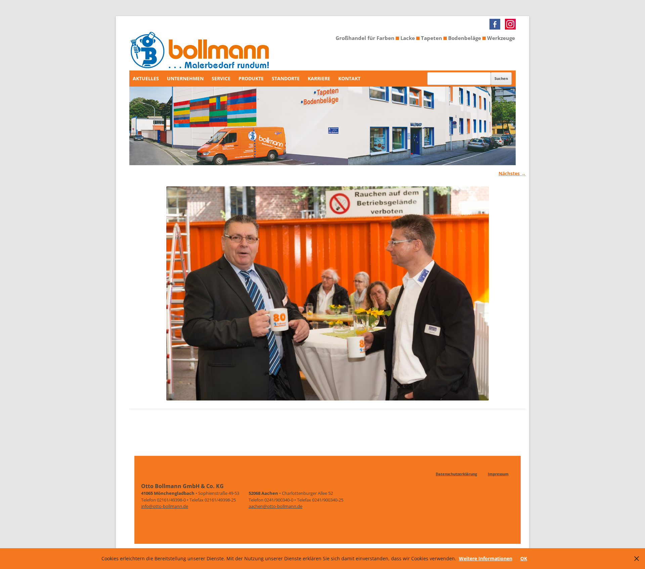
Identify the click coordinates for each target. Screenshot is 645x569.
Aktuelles (146, 78)
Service (221, 78)
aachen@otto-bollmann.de (275, 506)
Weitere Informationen (485, 558)
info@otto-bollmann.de (164, 506)
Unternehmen (185, 78)
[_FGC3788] (327, 293)
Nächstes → (512, 173)
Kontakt (349, 78)
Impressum (498, 473)
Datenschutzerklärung (456, 473)
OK (523, 558)
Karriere (319, 78)
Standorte (286, 78)
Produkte (251, 78)
